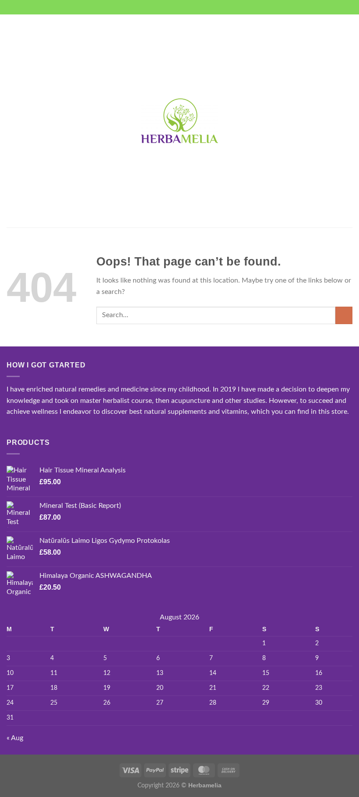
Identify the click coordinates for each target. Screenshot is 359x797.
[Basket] (348, 121)
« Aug (15, 737)
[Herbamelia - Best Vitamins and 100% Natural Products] (179, 120)
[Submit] (343, 315)
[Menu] (12, 121)
